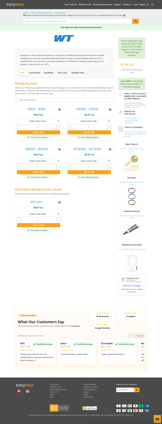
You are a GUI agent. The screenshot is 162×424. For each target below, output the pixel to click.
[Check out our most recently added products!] (132, 163)
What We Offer (85, 4)
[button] (37, 351)
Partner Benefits (90, 384)
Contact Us (54, 392)
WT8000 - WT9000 (87, 149)
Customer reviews (90, 387)
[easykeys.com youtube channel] (19, 391)
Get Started (54, 384)
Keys (22, 73)
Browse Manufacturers (102, 4)
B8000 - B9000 (36, 149)
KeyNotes (127, 4)
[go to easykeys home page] (24, 385)
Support (117, 4)
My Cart (130, 64)
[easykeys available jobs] (59, 408)
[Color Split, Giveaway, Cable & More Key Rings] (132, 196)
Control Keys (34, 73)
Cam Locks (62, 73)
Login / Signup (139, 4)
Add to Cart (38, 132)
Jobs (51, 394)
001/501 (36, 202)
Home (26, 13)
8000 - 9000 (37, 109)
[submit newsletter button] (136, 390)
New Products (71, 4)
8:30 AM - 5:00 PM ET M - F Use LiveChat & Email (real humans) (132, 121)
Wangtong (60, 13)
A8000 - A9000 (87, 109)
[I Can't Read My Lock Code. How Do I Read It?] (132, 263)
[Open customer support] (157, 419)
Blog (51, 397)
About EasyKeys (90, 389)
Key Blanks (48, 73)
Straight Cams (77, 73)
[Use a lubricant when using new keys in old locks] (132, 230)
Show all (140, 336)
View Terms (135, 107)
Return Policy (89, 397)
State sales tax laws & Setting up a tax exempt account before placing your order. (135, 134)
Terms (86, 394)
